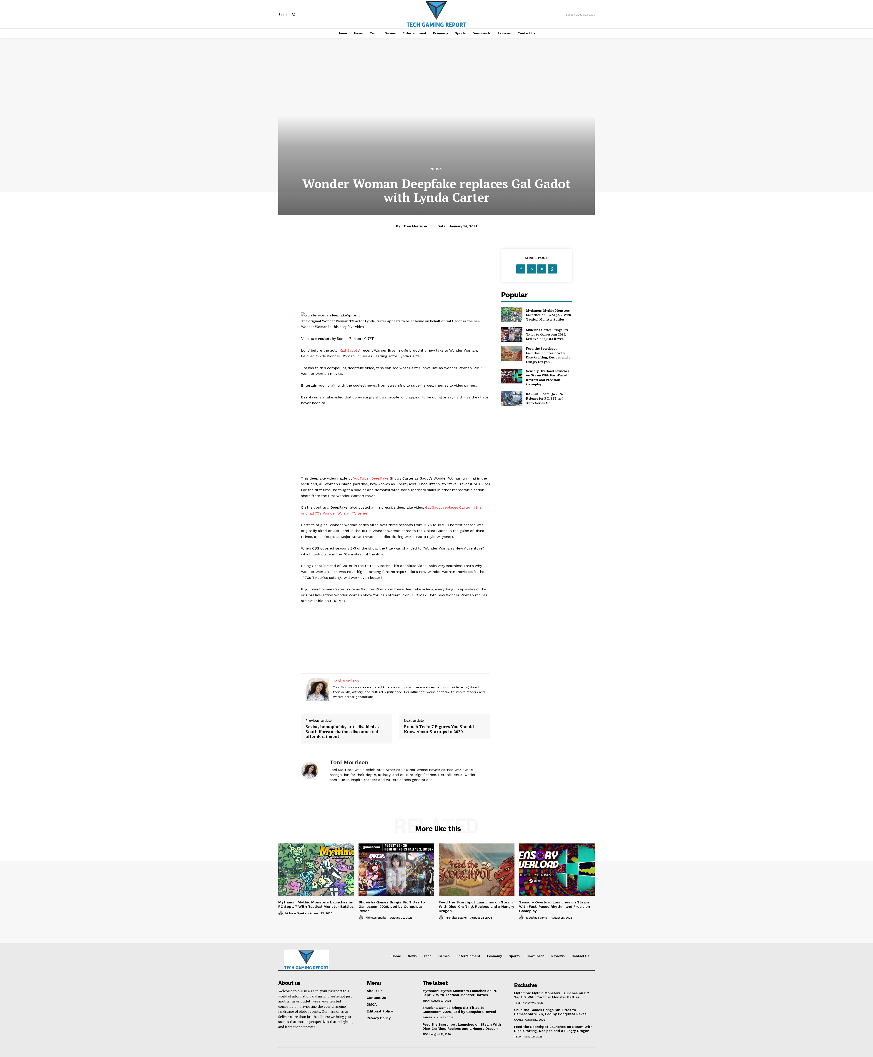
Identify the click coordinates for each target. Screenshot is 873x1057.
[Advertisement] (395, 280)
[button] (287, 14)
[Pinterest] (541, 269)
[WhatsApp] (552, 269)
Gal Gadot (348, 350)
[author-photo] (281, 912)
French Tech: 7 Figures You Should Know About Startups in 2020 (439, 729)
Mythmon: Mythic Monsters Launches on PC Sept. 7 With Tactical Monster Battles (548, 314)
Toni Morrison (415, 226)
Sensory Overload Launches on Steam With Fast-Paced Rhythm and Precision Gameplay (547, 377)
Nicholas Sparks (295, 913)
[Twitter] (531, 269)
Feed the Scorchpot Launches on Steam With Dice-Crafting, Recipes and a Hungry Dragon (548, 355)
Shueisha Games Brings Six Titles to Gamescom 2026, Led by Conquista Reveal (547, 334)
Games (427, 1017)
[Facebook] (520, 269)
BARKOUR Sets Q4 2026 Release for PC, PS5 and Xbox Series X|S (544, 398)
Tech (426, 1000)
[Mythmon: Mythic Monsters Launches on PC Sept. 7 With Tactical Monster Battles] (511, 314)
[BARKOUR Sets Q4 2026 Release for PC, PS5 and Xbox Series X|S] (511, 398)
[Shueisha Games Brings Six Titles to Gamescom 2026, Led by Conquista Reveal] (511, 334)
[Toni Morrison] (312, 770)
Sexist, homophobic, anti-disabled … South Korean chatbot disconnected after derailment (342, 731)
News (436, 169)
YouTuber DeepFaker (371, 478)
